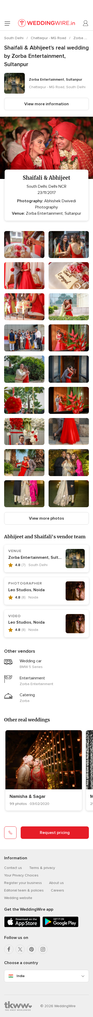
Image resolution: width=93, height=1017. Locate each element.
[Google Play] (60, 926)
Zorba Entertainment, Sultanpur (38, 557)
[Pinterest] (31, 949)
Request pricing (55, 832)
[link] (43, 770)
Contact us (13, 868)
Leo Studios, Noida (26, 590)
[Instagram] (43, 949)
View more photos (46, 518)
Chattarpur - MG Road (49, 38)
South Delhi (14, 38)
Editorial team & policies (24, 890)
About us (56, 883)
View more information (46, 104)
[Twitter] (20, 949)
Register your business (23, 883)
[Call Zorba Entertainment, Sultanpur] (10, 832)
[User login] (86, 23)
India (21, 976)
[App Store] (22, 926)
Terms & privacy (42, 868)
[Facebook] (8, 949)
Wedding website (18, 898)
